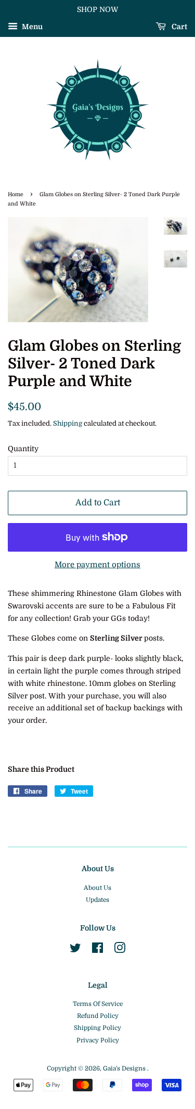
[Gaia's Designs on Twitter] (75, 950)
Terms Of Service (98, 1004)
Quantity (23, 448)
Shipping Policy (97, 1027)
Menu (31, 26)
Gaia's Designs (125, 1068)
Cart (178, 26)
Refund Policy (98, 1015)
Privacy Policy (97, 1040)
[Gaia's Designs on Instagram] (119, 950)
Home (15, 195)
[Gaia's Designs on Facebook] (97, 950)
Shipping (67, 423)
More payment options (97, 564)
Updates (97, 899)
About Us (97, 887)
